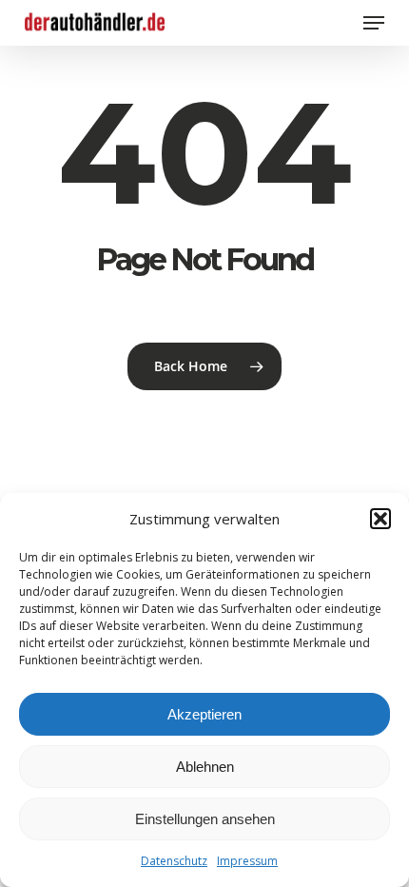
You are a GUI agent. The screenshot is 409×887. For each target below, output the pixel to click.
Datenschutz (174, 861)
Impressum (247, 861)
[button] (380, 518)
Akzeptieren (204, 714)
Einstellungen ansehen (205, 819)
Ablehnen (205, 767)
